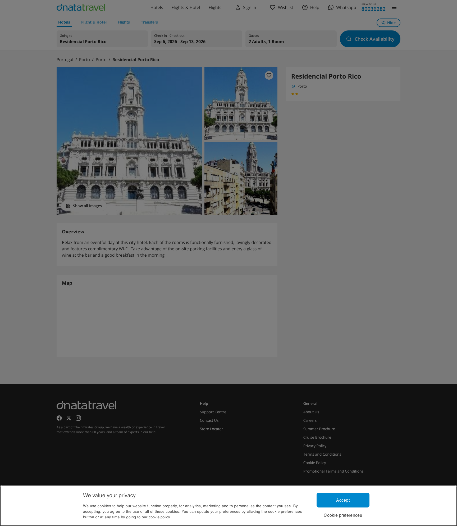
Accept (343, 500)
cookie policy (159, 516)
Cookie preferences (343, 515)
